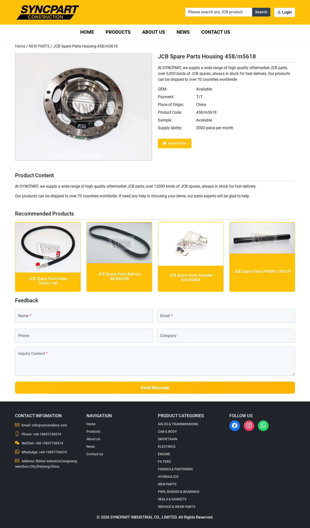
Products (118, 32)
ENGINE (164, 454)
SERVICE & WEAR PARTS (176, 507)
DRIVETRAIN (167, 439)
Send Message (155, 387)
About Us (153, 32)
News (183, 32)
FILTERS (164, 462)
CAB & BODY (167, 431)
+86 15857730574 (47, 434)
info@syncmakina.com (49, 425)
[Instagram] (249, 425)
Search (261, 12)
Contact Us (215, 32)
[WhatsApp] (263, 425)
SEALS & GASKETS (172, 499)
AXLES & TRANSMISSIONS (178, 424)
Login (286, 12)
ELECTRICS (166, 446)
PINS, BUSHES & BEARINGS (178, 492)
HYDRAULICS (168, 477)
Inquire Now (177, 143)
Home (87, 32)
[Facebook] (234, 425)
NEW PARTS (39, 46)
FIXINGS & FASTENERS (175, 469)
